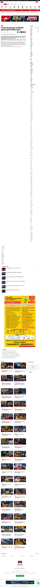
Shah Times (7, 39)
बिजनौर (13, 555)
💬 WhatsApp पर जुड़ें (20, 575)
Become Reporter (12, 579)
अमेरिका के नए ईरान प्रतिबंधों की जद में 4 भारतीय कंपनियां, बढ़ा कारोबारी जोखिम (10, 353)
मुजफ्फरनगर (4, 555)
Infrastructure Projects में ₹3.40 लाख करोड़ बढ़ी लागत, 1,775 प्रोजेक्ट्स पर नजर (11, 356)
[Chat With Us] (38, 583)
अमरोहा (27, 571)
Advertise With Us (6, 579)
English (38, 0)
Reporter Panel (18, 579)
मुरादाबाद (33, 555)
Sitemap (38, 579)
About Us (2, 579)
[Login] (38, 2)
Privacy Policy (27, 579)
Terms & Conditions (33, 579)
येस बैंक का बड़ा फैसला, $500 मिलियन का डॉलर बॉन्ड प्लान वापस (8, 357)
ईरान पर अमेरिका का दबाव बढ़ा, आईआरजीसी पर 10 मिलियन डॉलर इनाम (9, 352)
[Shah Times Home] (2, 2)
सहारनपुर (23, 555)
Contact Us (23, 579)
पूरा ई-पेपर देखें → (37, 553)
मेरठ (21, 571)
